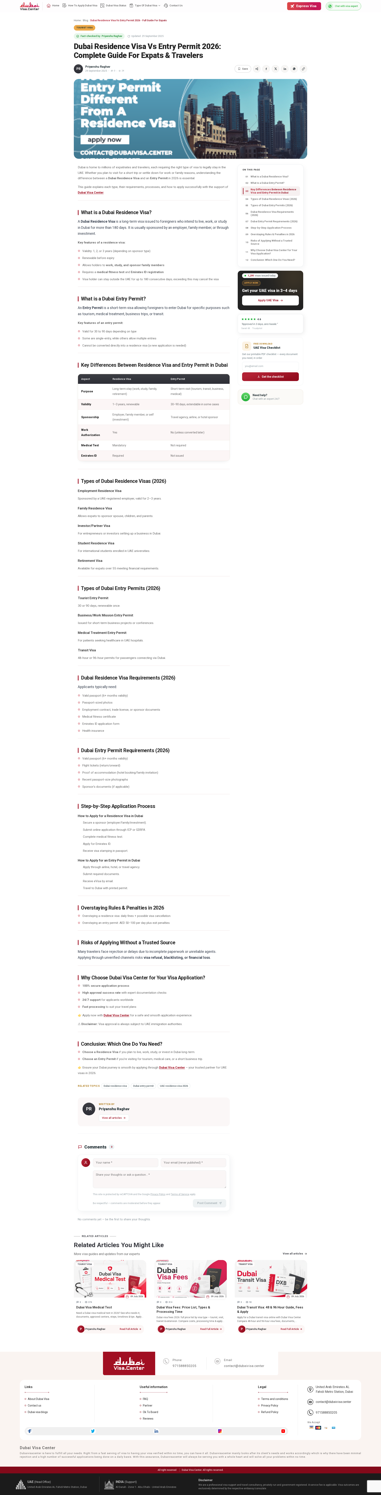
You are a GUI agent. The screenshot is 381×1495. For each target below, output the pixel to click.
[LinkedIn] (156, 1431)
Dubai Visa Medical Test (94, 1307)
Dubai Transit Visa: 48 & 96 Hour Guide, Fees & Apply (270, 1309)
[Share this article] (257, 69)
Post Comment (207, 1203)
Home (77, 20)
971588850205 (326, 1412)
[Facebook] (29, 1431)
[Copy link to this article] (303, 69)
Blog (85, 20)
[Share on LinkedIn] (285, 69)
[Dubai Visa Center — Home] (29, 6)
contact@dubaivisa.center (333, 1402)
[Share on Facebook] (266, 69)
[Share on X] (275, 69)
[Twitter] (93, 1431)
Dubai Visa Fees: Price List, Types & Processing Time (183, 1309)
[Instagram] (219, 1431)
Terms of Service (180, 1194)
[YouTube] (283, 1431)
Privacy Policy (157, 1194)
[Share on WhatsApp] (294, 69)
